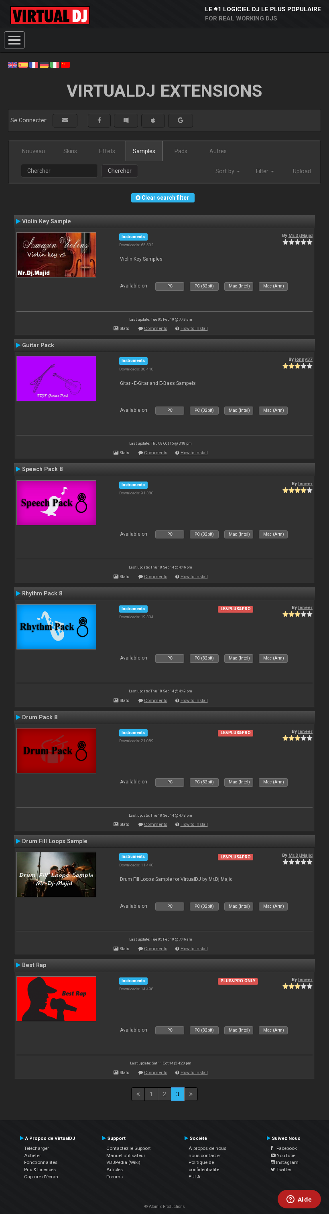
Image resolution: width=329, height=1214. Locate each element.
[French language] (33, 64)
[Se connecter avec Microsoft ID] (126, 120)
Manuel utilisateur (125, 1155)
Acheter (32, 1155)
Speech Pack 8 (42, 469)
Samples (144, 151)
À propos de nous (207, 1148)
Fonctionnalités (40, 1162)
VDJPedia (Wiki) (123, 1162)
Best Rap (34, 965)
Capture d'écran (41, 1177)
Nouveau (33, 151)
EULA (195, 1177)
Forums (114, 1177)
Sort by (225, 171)
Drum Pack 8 (39, 717)
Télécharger (36, 1148)
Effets (107, 151)
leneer (305, 483)
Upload (302, 171)
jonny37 (304, 359)
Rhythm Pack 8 (42, 593)
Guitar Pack (38, 345)
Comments (155, 328)
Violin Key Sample (46, 221)
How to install (194, 328)
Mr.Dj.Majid (300, 235)
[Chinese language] (65, 64)
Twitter (283, 1169)
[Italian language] (54, 64)
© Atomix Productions (164, 1206)
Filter (263, 171)
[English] (12, 64)
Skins (70, 151)
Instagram (287, 1162)
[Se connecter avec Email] (65, 120)
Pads (181, 151)
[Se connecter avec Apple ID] (153, 120)
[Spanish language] (22, 64)
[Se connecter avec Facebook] (99, 120)
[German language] (44, 64)
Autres (218, 151)
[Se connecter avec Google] (180, 120)
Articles (114, 1169)
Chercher (120, 171)
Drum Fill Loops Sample (54, 841)
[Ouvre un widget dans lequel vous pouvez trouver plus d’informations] (299, 1200)
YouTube (285, 1155)
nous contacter (205, 1155)
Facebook (285, 1148)
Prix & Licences (40, 1169)
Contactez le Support (128, 1148)
